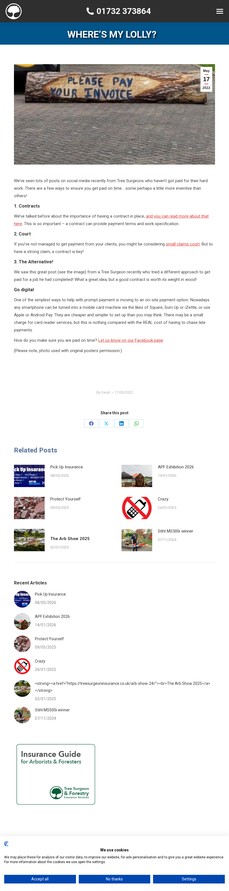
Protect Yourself (65, 499)
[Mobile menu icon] (219, 11)
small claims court (183, 244)
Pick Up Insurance (66, 466)
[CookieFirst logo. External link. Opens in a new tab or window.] (6, 843)
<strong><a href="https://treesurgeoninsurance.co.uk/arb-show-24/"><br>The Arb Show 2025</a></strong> (122, 687)
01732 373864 (124, 11)
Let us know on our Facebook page (130, 340)
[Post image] (29, 476)
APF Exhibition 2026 (177, 466)
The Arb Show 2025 (70, 538)
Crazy (163, 499)
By (103, 392)
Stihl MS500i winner (175, 531)
